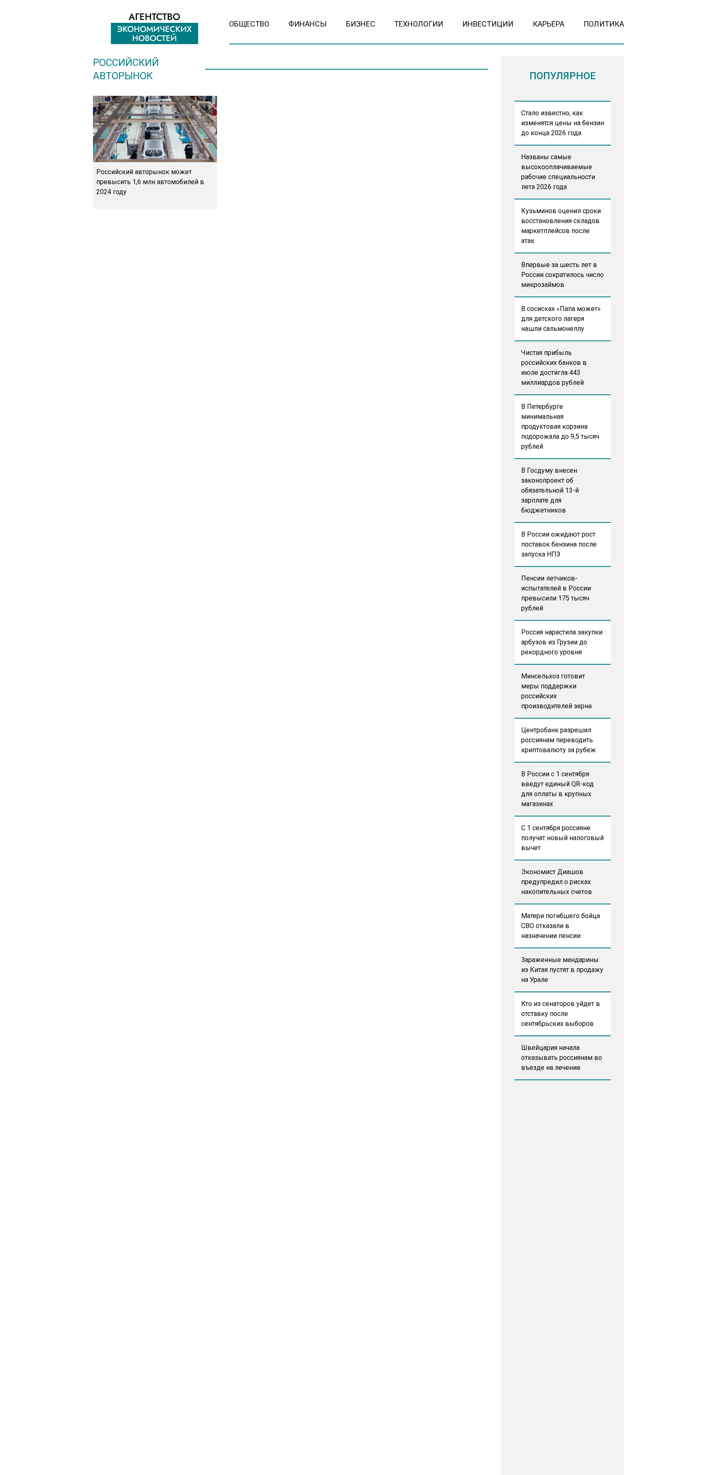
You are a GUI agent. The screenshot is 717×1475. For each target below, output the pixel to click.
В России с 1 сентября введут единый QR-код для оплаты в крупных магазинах (557, 789)
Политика (603, 23)
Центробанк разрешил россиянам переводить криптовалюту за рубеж (558, 740)
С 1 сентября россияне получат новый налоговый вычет (562, 838)
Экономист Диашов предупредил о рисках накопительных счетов (556, 882)
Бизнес (360, 23)
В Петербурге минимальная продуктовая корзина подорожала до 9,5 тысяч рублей (560, 426)
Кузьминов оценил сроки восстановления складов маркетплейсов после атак (561, 226)
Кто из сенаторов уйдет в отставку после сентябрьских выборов (560, 1014)
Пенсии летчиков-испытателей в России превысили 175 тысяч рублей (556, 593)
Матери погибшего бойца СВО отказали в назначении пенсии (560, 926)
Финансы (307, 23)
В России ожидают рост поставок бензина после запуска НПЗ (559, 544)
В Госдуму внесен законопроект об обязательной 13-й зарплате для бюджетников (550, 490)
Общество (249, 23)
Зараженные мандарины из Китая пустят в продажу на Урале (562, 970)
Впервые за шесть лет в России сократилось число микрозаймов (562, 275)
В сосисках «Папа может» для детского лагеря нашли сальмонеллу (561, 319)
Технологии (418, 23)
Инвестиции (487, 23)
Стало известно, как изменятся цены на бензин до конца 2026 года (562, 123)
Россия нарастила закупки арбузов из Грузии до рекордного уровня (561, 642)
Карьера (548, 23)
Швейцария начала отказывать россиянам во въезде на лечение (561, 1058)
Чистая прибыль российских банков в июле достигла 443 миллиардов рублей (554, 367)
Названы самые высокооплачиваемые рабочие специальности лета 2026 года (558, 172)
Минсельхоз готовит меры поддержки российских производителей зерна (556, 691)
